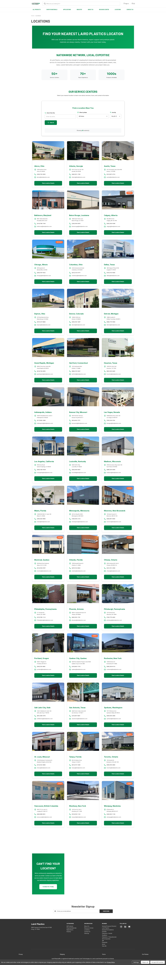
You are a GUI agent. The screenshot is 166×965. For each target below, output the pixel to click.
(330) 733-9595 (41, 174)
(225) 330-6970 (76, 223)
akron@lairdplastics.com (43, 177)
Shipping (62, 954)
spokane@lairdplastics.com (114, 718)
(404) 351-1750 (76, 174)
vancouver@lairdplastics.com (44, 817)
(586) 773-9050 (111, 322)
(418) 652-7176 (76, 666)
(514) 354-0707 (41, 568)
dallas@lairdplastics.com (113, 275)
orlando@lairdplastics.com (79, 571)
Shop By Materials (51, 9)
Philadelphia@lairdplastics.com (45, 620)
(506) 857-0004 (111, 518)
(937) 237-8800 (41, 322)
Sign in (127, 3)
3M (103, 940)
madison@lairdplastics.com (114, 472)
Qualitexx (104, 935)
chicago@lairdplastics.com (44, 275)
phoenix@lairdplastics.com (79, 620)
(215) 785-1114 (41, 617)
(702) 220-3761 (111, 420)
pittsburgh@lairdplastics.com (114, 620)
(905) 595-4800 (111, 765)
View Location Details (48, 183)
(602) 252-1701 (76, 617)
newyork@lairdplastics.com (79, 817)
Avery (103, 944)
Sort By (114, 112)
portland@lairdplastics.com (44, 669)
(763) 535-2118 (76, 518)
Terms (104, 954)
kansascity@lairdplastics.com (79, 423)
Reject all (145, 962)
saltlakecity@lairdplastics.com (45, 718)
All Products (37, 9)
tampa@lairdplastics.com (78, 767)
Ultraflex (104, 931)
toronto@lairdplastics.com (113, 767)
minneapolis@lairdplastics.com (80, 521)
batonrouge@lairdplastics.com (80, 226)
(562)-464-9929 (41, 469)
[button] (21, 954)
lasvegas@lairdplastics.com (114, 423)
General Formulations (108, 929)
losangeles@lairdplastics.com (44, 472)
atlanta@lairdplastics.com (78, 177)
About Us (90, 9)
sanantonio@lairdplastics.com (79, 718)
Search (52, 122)
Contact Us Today (48, 886)
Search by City (51, 113)
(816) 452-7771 (76, 420)
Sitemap (86, 933)
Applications (67, 9)
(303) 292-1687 (76, 322)
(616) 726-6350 (41, 371)
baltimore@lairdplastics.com (44, 226)
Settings (136, 962)
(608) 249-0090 (111, 469)
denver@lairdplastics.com (78, 324)
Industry (79, 9)
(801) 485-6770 (41, 715)
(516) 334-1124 (76, 814)
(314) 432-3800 (41, 765)
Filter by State (83, 112)
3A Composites (106, 939)
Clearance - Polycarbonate (109, 937)
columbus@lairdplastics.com (79, 275)
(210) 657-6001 (76, 715)
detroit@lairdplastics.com (113, 324)
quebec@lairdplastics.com (78, 669)
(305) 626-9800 (41, 518)
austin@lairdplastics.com (113, 177)
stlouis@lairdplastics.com (43, 767)
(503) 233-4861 (41, 666)
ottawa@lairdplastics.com (113, 571)
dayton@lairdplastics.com (43, 324)
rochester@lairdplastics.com (114, 669)
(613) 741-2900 (111, 568)
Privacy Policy (111, 962)
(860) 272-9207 (76, 371)
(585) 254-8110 (111, 666)
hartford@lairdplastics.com (79, 374)
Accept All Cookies (157, 962)
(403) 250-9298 (111, 223)
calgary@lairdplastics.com (113, 226)
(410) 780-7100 (41, 223)
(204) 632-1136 (111, 814)
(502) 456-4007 (76, 469)
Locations (118, 9)
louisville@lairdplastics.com (79, 472)
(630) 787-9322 (41, 272)
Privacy (21, 954)
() (134, 3)
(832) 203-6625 (111, 371)
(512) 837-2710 (111, 174)
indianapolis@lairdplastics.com (45, 423)
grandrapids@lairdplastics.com (45, 374)
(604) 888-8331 (41, 814)
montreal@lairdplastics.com (44, 571)
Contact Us (130, 9)
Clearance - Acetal (107, 933)
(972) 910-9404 (111, 272)
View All (104, 946)
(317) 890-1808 (41, 420)
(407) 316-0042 (76, 568)
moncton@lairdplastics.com (114, 521)
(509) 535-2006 (111, 715)
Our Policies (145, 954)
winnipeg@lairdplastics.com (114, 817)
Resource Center (104, 9)
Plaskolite (104, 942)
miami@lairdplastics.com (43, 521)
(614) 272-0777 (76, 272)
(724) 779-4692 (111, 617)
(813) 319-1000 (76, 765)
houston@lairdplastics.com (114, 374)
